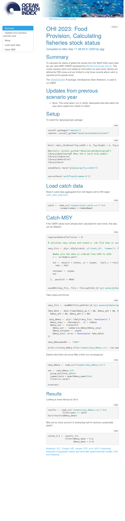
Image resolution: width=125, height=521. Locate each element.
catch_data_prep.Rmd (57, 194)
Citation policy (69, 18)
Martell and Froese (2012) (99, 65)
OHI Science (55, 18)
